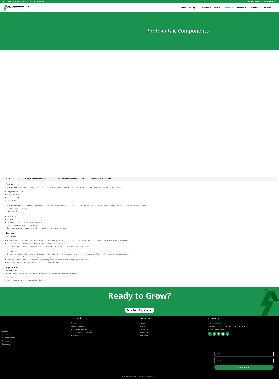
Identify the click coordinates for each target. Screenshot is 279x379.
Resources (254, 8)
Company (191, 8)
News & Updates (253, 2)
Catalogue (6, 341)
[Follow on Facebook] (210, 334)
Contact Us (267, 8)
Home (183, 8)
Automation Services (79, 329)
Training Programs (78, 326)
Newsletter (144, 336)
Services (217, 8)
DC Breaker (10, 178)
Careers (74, 323)
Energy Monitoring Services (81, 332)
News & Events (145, 332)
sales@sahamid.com (216, 329)
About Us (5, 331)
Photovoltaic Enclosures (101, 178)
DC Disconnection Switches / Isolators (68, 178)
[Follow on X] (214, 334)
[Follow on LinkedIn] (223, 334)
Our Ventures (241, 8)
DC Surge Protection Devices (34, 178)
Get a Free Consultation (139, 310)
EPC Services (76, 336)
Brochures (6, 344)
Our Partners (204, 8)
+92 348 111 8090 (215, 323)
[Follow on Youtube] (218, 334)
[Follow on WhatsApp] (227, 334)
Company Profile (268, 2)
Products (228, 8)
